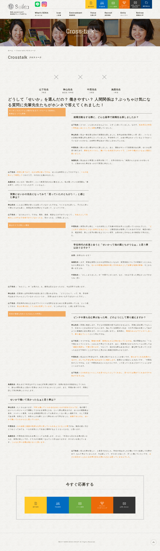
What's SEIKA (41, 13)
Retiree (140, 13)
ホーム (10, 51)
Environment (75, 13)
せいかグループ (18, 6)
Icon (59, 13)
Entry (124, 13)
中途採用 (58, 507)
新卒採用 (36, 507)
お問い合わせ (124, 507)
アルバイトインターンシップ (102, 507)
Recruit (108, 13)
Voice (93, 13)
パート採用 (80, 507)
